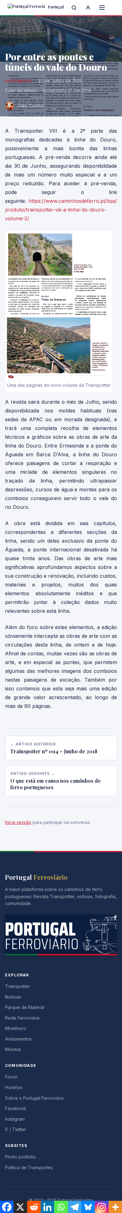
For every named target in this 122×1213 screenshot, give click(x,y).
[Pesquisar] (74, 8)
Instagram (15, 1119)
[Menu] (102, 8)
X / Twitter (15, 1129)
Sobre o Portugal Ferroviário (34, 1098)
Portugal (55, 6)
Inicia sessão (18, 822)
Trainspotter (17, 986)
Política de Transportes (29, 1167)
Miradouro (15, 1028)
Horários (14, 1087)
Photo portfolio (20, 1156)
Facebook (15, 1108)
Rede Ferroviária (22, 1018)
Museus (13, 1049)
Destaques (18, 81)
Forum (11, 1076)
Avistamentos (18, 1039)
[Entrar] (88, 8)
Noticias (13, 997)
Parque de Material (24, 1007)
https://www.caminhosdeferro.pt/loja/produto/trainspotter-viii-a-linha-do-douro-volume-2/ (61, 210)
